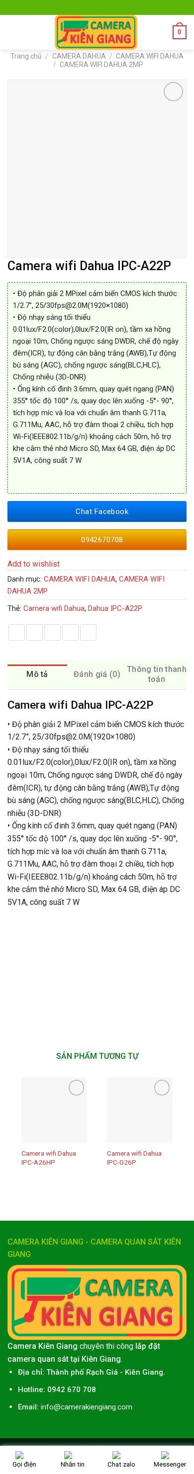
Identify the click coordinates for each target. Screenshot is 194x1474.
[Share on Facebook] (16, 632)
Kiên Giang (144, 1372)
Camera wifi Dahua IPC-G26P (134, 1157)
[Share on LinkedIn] (88, 632)
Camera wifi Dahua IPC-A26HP (48, 1157)
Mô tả (37, 674)
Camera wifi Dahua (54, 608)
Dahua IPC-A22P (115, 608)
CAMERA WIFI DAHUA (150, 56)
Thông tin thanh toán (157, 674)
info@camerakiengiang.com (86, 1406)
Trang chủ (26, 56)
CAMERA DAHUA (79, 56)
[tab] (37, 674)
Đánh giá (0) (97, 674)
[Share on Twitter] (34, 632)
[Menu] (13, 32)
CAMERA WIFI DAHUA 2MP (101, 65)
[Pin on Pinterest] (70, 632)
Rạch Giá (102, 1372)
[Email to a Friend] (52, 632)
